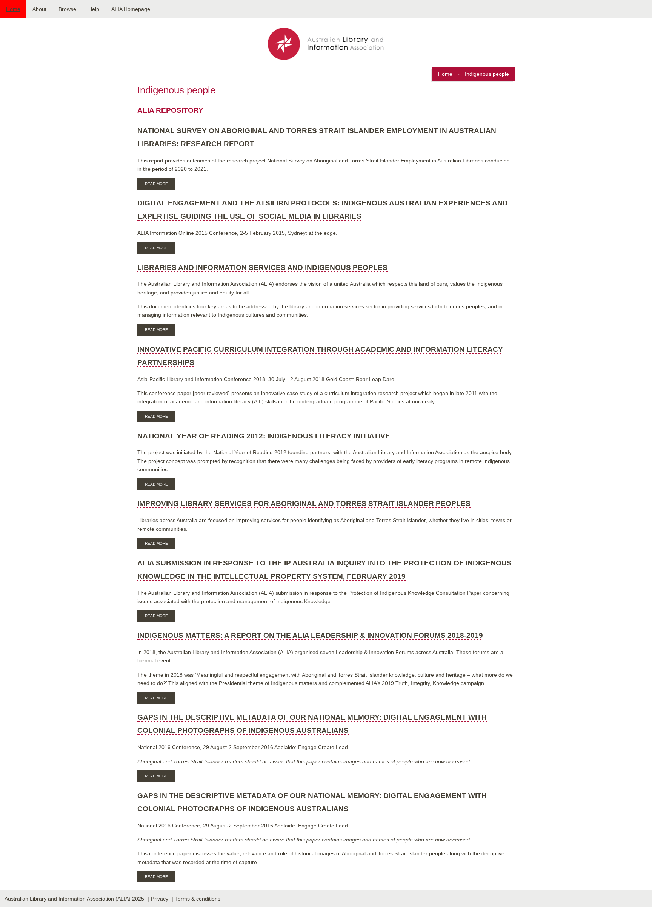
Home (13, 9)
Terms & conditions (197, 899)
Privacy (159, 899)
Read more (160, 185)
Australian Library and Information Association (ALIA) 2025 (74, 899)
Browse (67, 9)
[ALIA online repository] (326, 44)
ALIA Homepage (130, 9)
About (39, 9)
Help (93, 9)
